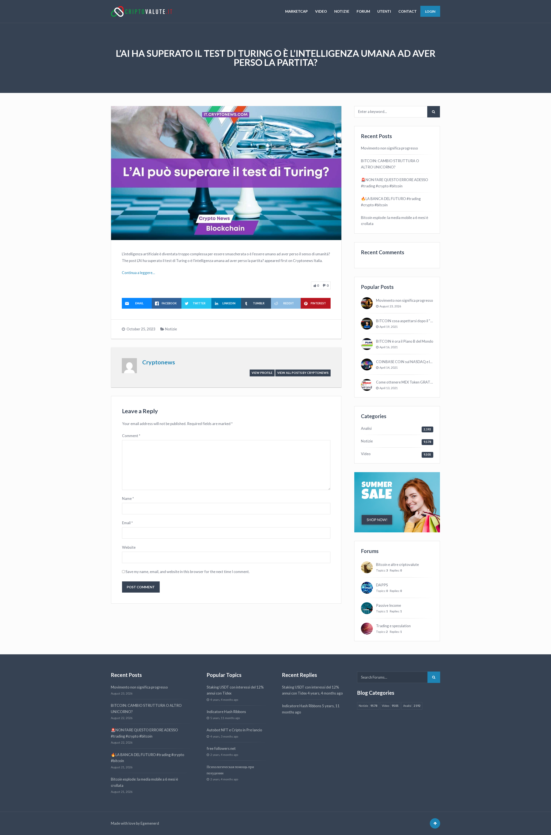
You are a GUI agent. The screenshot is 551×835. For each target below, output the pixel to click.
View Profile (262, 372)
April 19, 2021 (388, 326)
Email (127, 523)
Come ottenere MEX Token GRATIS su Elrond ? (413, 382)
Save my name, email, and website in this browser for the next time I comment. (187, 571)
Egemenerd (150, 823)
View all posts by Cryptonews (302, 372)
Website (129, 547)
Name (128, 498)
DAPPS (382, 585)
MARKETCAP (296, 11)
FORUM (363, 11)
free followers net (221, 748)
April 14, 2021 (388, 367)
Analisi (366, 428)
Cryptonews (158, 362)
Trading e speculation (393, 626)
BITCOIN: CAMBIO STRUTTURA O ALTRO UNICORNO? (390, 164)
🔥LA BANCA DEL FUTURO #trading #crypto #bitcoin (391, 201)
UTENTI (384, 11)
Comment (131, 435)
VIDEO (321, 11)
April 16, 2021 (388, 347)
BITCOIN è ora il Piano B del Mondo (404, 341)
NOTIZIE (341, 11)
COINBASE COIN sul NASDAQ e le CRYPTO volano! (418, 361)
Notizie (171, 329)
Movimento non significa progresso (389, 148)
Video (366, 453)
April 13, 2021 (388, 388)
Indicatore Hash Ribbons (226, 711)
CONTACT (407, 11)
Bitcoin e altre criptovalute (397, 564)
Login (430, 11)
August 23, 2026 (390, 306)
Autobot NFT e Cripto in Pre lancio (234, 730)
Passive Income (388, 605)
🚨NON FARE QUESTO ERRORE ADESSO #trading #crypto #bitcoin (394, 182)
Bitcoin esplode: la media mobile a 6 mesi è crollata (394, 220)
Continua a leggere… (138, 272)
